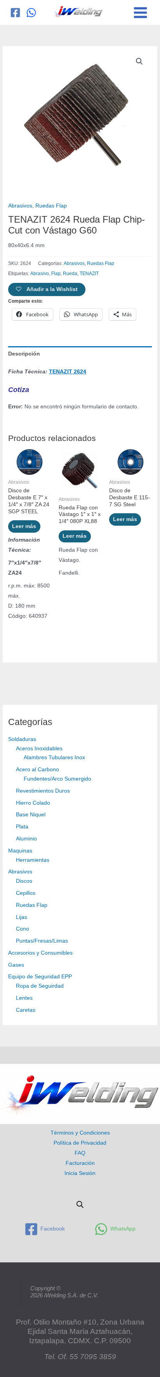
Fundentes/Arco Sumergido (57, 779)
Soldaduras (22, 739)
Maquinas (20, 851)
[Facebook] (15, 12)
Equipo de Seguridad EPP (40, 977)
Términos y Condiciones (80, 1133)
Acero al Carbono (37, 769)
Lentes (24, 998)
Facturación (80, 1163)
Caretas (25, 1010)
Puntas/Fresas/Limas (42, 941)
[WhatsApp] (31, 12)
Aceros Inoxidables (39, 748)
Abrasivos (20, 872)
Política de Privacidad (80, 1143)
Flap (56, 273)
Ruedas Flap (31, 905)
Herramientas (32, 860)
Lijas (21, 917)
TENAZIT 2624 (67, 372)
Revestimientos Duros (43, 791)
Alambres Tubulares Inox (54, 757)
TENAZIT (89, 273)
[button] (139, 61)
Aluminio (26, 839)
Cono (22, 929)
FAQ (80, 1153)
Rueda (70, 273)
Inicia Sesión (80, 1173)
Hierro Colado (33, 803)
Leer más (24, 526)
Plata (22, 827)
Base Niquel (30, 814)
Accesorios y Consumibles (40, 953)
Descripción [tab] (24, 354)
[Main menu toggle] (140, 12)
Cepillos (25, 893)
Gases (16, 965)
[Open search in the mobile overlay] (80, 1204)
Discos (24, 881)
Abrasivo (39, 273)
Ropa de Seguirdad (40, 986)
